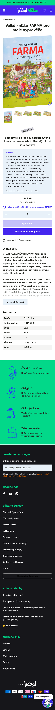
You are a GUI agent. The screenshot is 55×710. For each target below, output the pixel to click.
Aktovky (6, 644)
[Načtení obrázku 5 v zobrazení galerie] (47, 113)
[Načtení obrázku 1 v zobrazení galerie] (8, 117)
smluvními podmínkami (17, 476)
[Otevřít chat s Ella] (47, 702)
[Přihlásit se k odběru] (49, 468)
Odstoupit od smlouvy (27, 576)
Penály (6, 662)
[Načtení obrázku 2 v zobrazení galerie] (18, 113)
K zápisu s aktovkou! (13, 595)
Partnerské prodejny (12, 550)
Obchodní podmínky (13, 512)
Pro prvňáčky (9, 669)
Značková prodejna (12, 556)
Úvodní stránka (9, 20)
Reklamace (8, 531)
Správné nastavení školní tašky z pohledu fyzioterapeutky (23, 618)
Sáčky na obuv (10, 656)
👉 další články (10, 626)
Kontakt (6, 569)
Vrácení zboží (9, 525)
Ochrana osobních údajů (15, 544)
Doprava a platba (11, 537)
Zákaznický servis (11, 519)
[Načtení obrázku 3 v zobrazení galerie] (27, 113)
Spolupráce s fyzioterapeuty (16, 601)
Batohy (6, 650)
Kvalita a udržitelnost (13, 562)
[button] (51, 10)
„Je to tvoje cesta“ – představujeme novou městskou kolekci (24, 609)
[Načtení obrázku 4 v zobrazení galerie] (37, 113)
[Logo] (27, 10)
